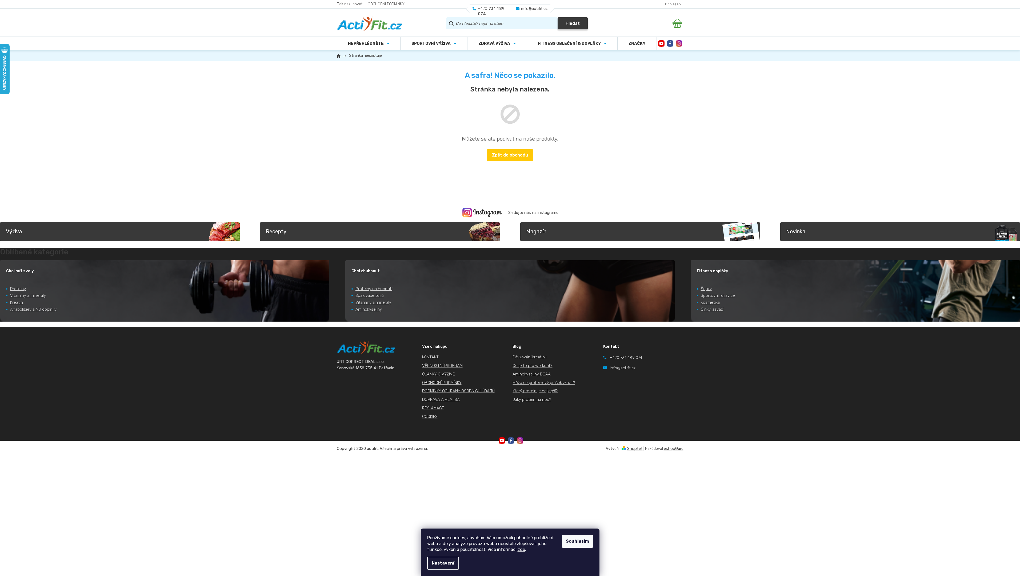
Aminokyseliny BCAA (532, 374)
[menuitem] (434, 43)
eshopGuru (673, 448)
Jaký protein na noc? (532, 399)
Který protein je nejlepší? (535, 391)
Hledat (573, 23)
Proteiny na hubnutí (373, 288)
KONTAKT (430, 357)
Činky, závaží (712, 309)
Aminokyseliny (368, 309)
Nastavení (443, 563)
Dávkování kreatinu (530, 357)
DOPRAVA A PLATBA (441, 399)
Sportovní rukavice (718, 295)
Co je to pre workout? (532, 365)
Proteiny (18, 288)
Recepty (276, 231)
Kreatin (16, 302)
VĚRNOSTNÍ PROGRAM (442, 365)
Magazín (536, 231)
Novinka (795, 231)
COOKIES (430, 416)
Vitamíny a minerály (28, 295)
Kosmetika (710, 302)
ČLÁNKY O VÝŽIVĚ (438, 374)
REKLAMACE (433, 408)
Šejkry (706, 288)
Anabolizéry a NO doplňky (33, 309)
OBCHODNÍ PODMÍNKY (386, 4)
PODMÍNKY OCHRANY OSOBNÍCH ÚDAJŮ (458, 391)
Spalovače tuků (369, 295)
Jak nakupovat (349, 4)
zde (521, 549)
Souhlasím (577, 541)
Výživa (14, 231)
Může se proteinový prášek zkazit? (544, 382)
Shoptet (635, 448)
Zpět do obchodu (510, 155)
